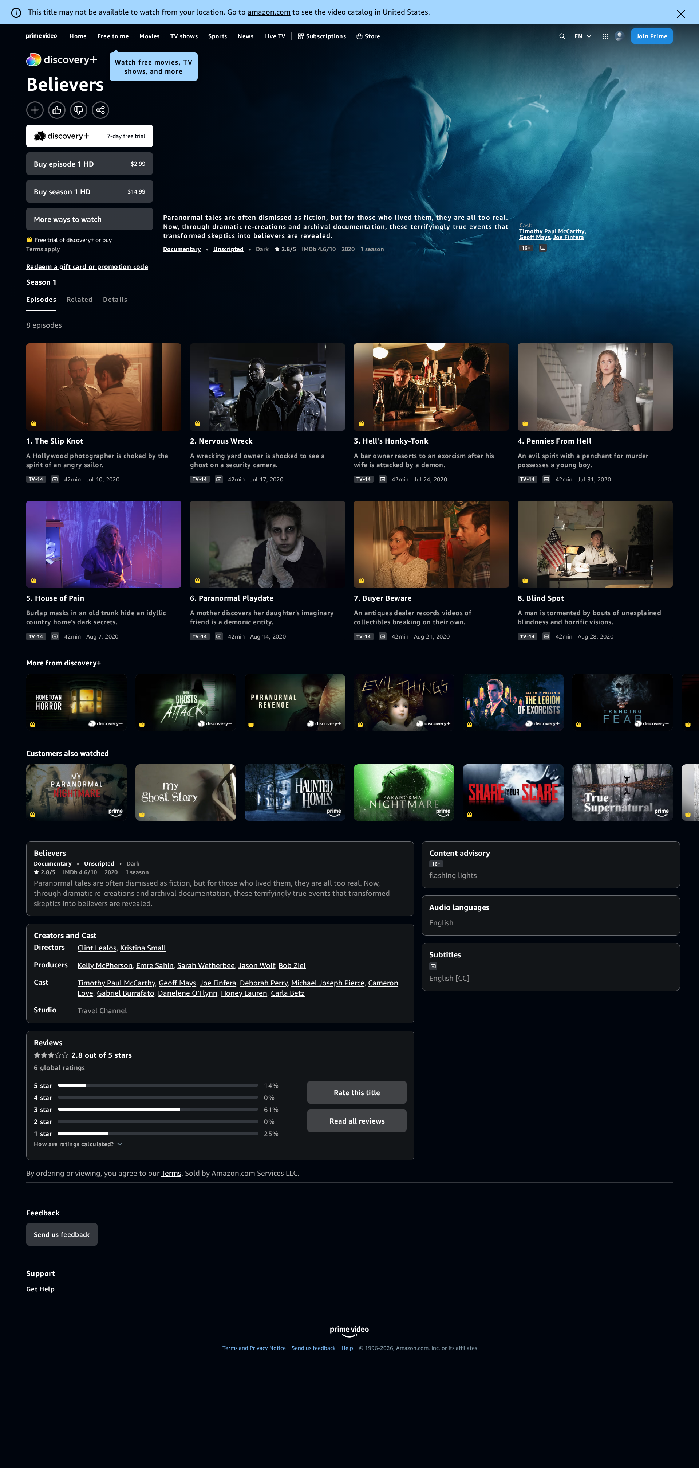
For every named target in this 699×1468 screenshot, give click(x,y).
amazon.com (269, 12)
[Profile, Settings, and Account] (620, 36)
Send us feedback (314, 1347)
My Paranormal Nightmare (76, 792)
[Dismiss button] (681, 14)
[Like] (57, 110)
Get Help (40, 1289)
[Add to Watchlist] (35, 110)
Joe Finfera (568, 237)
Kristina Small (143, 948)
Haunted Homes (295, 792)
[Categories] (606, 36)
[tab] (41, 299)
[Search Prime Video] (562, 36)
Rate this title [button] (357, 1092)
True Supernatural (622, 792)
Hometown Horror (76, 702)
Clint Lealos (97, 948)
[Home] (41, 36)
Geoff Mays (534, 237)
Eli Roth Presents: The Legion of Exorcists (513, 702)
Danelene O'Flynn (187, 993)
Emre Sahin (155, 965)
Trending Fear (622, 702)
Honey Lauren (244, 993)
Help (347, 1347)
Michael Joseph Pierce (327, 983)
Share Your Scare (513, 792)
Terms (171, 1173)
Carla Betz (288, 993)
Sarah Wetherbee (206, 965)
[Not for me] (78, 110)
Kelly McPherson (105, 965)
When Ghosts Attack (185, 702)
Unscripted (228, 249)
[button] (78, 1144)
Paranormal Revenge (295, 702)
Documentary (182, 249)
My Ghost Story (185, 792)
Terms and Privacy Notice (254, 1347)
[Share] (100, 110)
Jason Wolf (256, 965)
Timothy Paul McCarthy (552, 231)
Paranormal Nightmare (404, 792)
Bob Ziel (292, 965)
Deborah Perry (264, 983)
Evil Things (404, 702)
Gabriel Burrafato (125, 993)
